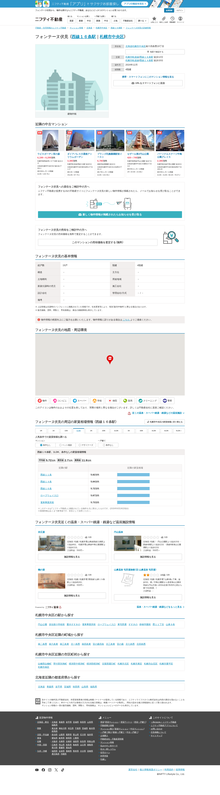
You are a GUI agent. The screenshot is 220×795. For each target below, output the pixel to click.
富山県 (76, 735)
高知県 (69, 748)
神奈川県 (63, 728)
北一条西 (75, 644)
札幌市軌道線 (132, 57)
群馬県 (54, 731)
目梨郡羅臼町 (109, 663)
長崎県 (69, 751)
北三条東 (110, 644)
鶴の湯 (41, 569)
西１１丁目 (158, 624)
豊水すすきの (73, 624)
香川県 (54, 748)
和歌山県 (91, 741)
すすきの (133, 624)
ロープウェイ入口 (49, 495)
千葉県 (78, 728)
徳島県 (90, 745)
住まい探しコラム (108, 749)
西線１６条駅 (84, 36)
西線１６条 (46, 488)
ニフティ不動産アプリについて (164, 725)
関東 (39, 728)
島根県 (76, 745)
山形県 (84, 686)
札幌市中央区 (112, 36)
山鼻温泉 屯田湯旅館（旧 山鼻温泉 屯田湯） (135, 569)
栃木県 (92, 728)
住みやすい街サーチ (109, 746)
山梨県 (62, 735)
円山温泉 (118, 532)
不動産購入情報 (107, 725)
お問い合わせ (156, 729)
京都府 (69, 741)
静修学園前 (145, 624)
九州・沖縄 (42, 751)
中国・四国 (42, 745)
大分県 (83, 751)
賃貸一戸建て (140, 722)
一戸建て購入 (106, 732)
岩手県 (58, 686)
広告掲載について (158, 732)
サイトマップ (156, 735)
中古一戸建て (132, 732)
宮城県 (67, 686)
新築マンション (121, 729)
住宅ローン (105, 752)
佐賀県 (62, 751)
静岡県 (69, 738)
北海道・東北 (43, 722)
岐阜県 (62, 738)
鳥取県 (69, 745)
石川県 (83, 735)
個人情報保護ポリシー (151, 769)
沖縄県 (64, 754)
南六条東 (53, 644)
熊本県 (76, 751)
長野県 (69, 735)
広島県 (54, 745)
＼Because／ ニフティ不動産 (163, 722)
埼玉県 (71, 728)
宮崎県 (90, 751)
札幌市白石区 (151, 663)
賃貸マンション (112, 722)
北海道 (128, 46)
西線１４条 (46, 481)
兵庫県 (62, 741)
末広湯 (41, 532)
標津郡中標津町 (77, 663)
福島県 (93, 686)
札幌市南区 (43, 667)
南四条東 (86, 644)
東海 (39, 738)
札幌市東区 (136, 663)
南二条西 (42, 644)
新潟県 (54, 735)
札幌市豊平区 (166, 663)
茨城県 (85, 728)
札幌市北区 (123, 663)
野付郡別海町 (60, 663)
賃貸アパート (126, 722)
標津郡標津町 (93, 663)
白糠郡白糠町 (45, 663)
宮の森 (120, 644)
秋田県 (76, 686)
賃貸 (102, 722)
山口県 (83, 745)
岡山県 (62, 745)
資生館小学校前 (57, 624)
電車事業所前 (47, 502)
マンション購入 (107, 729)
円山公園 (42, 624)
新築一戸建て (118, 732)
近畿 (39, 741)
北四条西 (141, 644)
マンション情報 (107, 742)
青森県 (50, 686)
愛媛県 (62, 748)
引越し (103, 759)
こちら (126, 319)
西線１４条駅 (146, 60)
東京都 (54, 728)
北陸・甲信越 (43, 735)
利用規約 (168, 769)
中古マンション (137, 729)
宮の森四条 (98, 644)
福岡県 (54, 751)
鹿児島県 (55, 754)
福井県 (90, 735)
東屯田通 (122, 624)
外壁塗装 (104, 756)
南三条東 (64, 644)
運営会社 (132, 769)
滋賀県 (76, 741)
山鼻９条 (170, 624)
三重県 (76, 738)
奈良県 (83, 741)
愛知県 (54, 738)
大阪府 (54, 741)
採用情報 (180, 769)
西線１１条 (46, 474)
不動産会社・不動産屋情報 (112, 739)
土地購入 (104, 735)
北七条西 (130, 644)
